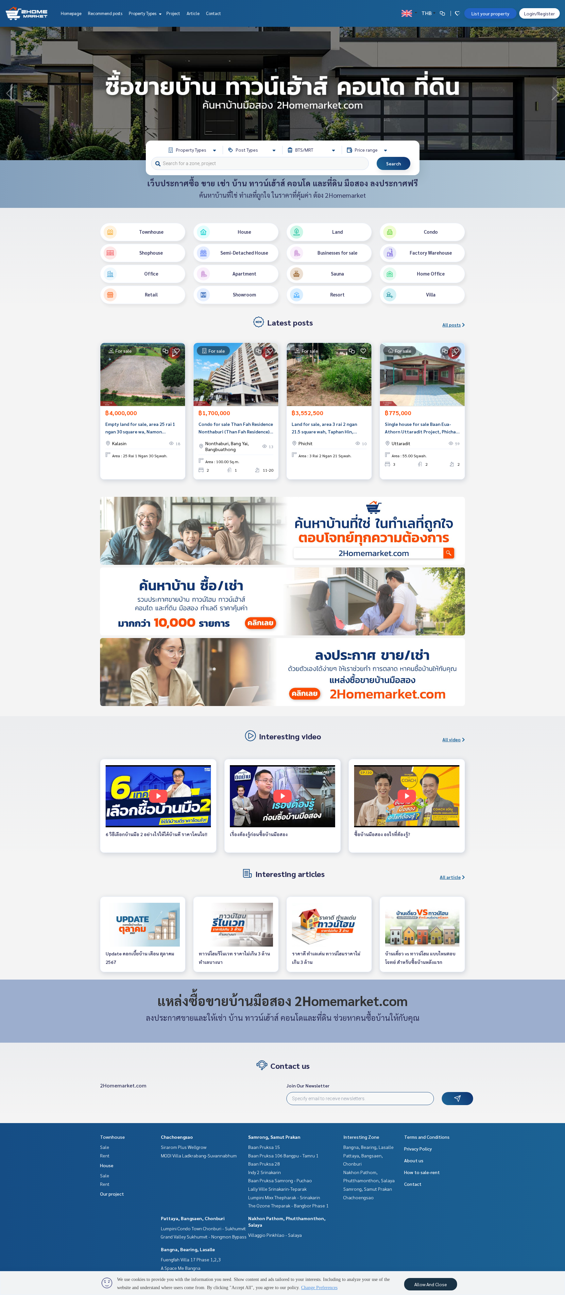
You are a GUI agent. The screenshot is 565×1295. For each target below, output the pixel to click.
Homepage (71, 13)
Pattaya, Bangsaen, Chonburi (193, 1218)
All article (450, 877)
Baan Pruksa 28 (264, 1164)
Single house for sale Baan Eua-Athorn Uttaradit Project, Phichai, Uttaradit (421, 428)
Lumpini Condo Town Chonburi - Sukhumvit (203, 1228)
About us (413, 1160)
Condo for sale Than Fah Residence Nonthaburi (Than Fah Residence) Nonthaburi (235, 428)
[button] (555, 93)
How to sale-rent (422, 1172)
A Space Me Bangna (180, 1268)
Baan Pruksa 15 (264, 1147)
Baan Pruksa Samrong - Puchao (280, 1180)
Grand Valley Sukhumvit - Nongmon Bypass (204, 1236)
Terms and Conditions (427, 1137)
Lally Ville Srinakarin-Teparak (277, 1189)
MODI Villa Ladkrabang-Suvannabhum (199, 1155)
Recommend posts (105, 13)
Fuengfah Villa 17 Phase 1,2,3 (191, 1259)
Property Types (143, 13)
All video (451, 739)
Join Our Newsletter (308, 1085)
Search (393, 163)
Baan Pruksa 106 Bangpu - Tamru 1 (283, 1155)
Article (193, 13)
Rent (105, 1155)
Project (173, 13)
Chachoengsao (177, 1137)
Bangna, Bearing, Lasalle (188, 1249)
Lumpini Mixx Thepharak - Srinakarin (284, 1197)
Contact (213, 13)
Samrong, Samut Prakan (274, 1137)
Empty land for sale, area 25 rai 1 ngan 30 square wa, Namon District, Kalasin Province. (140, 428)
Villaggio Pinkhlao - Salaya (275, 1235)
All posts (451, 325)
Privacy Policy (418, 1149)
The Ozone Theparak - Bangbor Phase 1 (288, 1205)
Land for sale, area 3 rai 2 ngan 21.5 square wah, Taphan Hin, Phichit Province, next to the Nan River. (327, 428)
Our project (112, 1194)
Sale (104, 1147)
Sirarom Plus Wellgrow (183, 1147)
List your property (490, 13)
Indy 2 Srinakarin (264, 1172)
